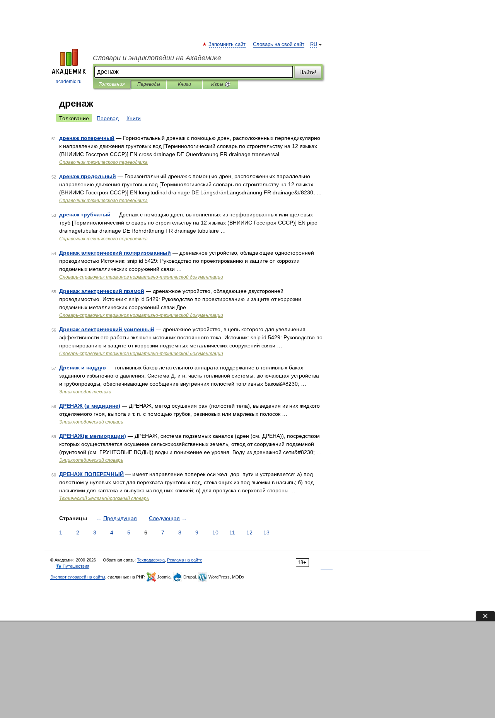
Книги (184, 84)
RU (313, 44)
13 (266, 532)
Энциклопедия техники (85, 392)
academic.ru (69, 81)
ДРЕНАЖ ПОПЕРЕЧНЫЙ (91, 474)
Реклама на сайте (184, 560)
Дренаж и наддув (82, 367)
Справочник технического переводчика (103, 162)
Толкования (112, 84)
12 (249, 532)
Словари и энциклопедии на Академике (157, 58)
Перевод (108, 118)
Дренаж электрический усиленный (106, 329)
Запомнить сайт (227, 44)
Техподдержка (151, 560)
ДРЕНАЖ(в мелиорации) (92, 436)
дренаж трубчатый (85, 214)
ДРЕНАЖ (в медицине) (89, 406)
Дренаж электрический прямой (101, 291)
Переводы (148, 84)
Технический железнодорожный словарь (104, 498)
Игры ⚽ (220, 84)
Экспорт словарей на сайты (77, 577)
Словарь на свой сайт (278, 44)
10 (215, 532)
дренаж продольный (87, 176)
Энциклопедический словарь (91, 422)
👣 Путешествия (72, 566)
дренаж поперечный (86, 138)
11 (232, 532)
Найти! (307, 72)
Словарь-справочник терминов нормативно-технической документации (141, 277)
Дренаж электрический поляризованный (115, 253)
